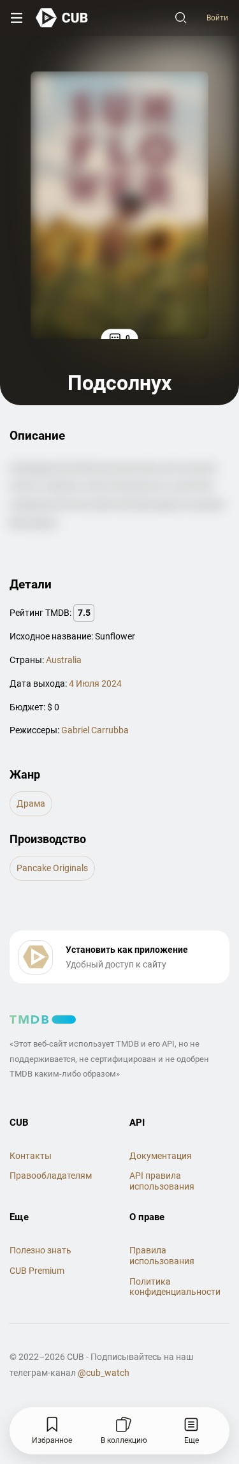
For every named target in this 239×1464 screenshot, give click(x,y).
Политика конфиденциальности (175, 1286)
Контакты (31, 1156)
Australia (64, 660)
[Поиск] (181, 18)
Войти (217, 17)
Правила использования (161, 1255)
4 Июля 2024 (95, 683)
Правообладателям (51, 1175)
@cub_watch (103, 1373)
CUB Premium (37, 1271)
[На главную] (62, 17)
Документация (160, 1156)
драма (31, 803)
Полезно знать (40, 1250)
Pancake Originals (52, 868)
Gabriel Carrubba (95, 730)
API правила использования (161, 1180)
